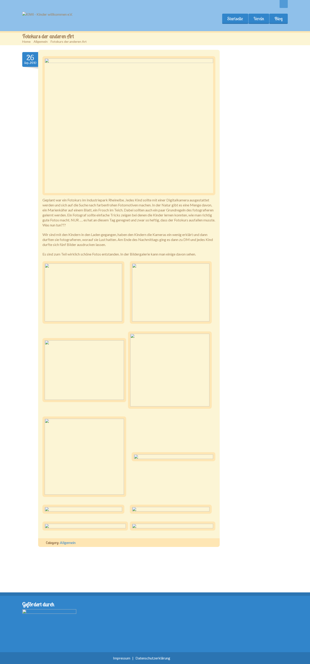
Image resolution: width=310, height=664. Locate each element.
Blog (278, 18)
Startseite (235, 18)
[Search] (284, 4)
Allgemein (41, 41)
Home (26, 41)
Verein (258, 18)
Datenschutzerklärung (152, 658)
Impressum (121, 658)
